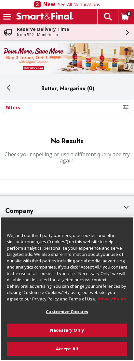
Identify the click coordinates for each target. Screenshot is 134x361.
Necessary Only (67, 330)
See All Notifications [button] (79, 4)
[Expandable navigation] (7, 16)
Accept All (67, 349)
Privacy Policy (112, 299)
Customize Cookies (67, 311)
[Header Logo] (43, 16)
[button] (107, 16)
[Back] (8, 88)
